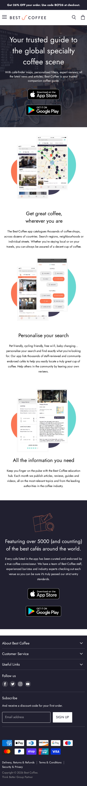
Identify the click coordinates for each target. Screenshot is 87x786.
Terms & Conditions (50, 762)
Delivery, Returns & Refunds (18, 762)
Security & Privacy (12, 767)
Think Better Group (13, 777)
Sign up (62, 717)
